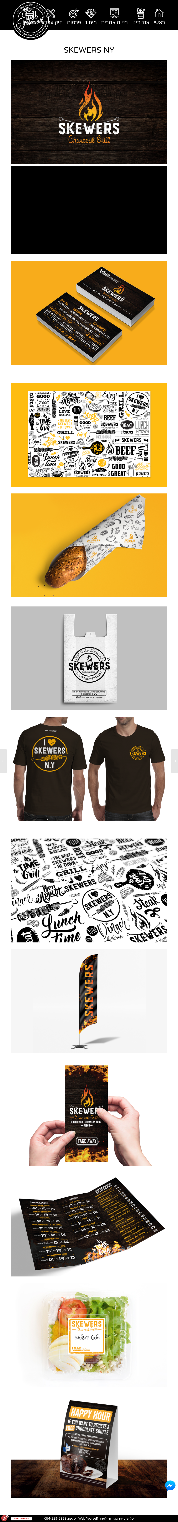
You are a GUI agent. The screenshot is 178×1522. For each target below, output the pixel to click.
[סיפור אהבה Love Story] (174, 761)
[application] (89, 210)
